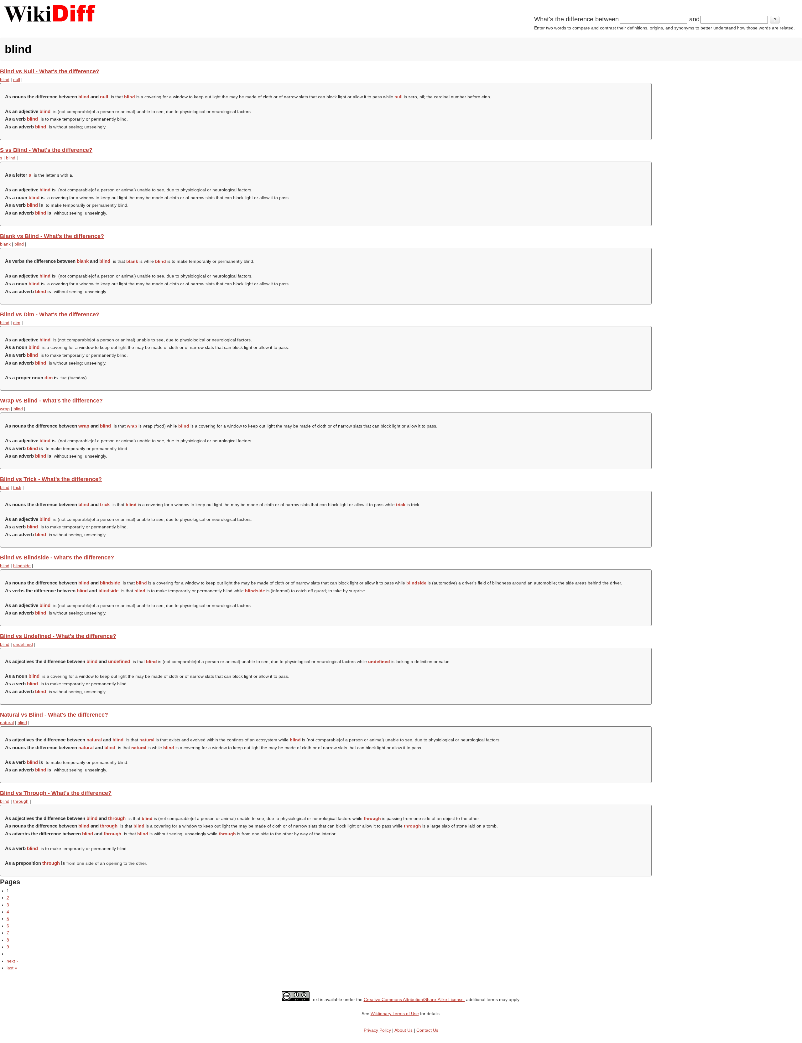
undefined (23, 644)
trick (17, 487)
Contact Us (427, 1030)
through (21, 801)
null (16, 79)
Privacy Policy (377, 1030)
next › (12, 960)
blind (4, 79)
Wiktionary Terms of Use (395, 1013)
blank (5, 243)
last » (12, 967)
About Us (403, 1030)
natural (7, 722)
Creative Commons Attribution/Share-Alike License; (414, 999)
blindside (22, 565)
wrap (5, 408)
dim (16, 322)
